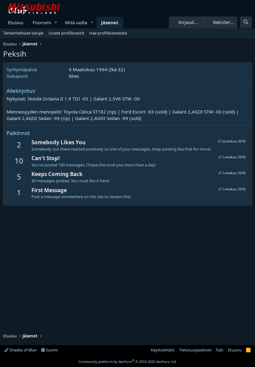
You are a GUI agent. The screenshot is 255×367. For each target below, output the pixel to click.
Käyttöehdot (162, 350)
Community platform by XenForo (127, 361)
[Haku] (246, 22)
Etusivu (15, 22)
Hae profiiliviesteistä (108, 33)
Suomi (51, 350)
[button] (56, 22)
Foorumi (42, 22)
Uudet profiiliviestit (66, 33)
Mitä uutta (76, 22)
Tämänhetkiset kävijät (23, 33)
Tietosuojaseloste (195, 350)
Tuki (219, 350)
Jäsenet (109, 22)
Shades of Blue (22, 350)
